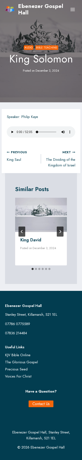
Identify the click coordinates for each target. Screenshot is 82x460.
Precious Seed (16, 369)
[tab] (33, 269)
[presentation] (41, 215)
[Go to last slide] (22, 232)
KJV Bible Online (17, 354)
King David (30, 240)
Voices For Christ (18, 376)
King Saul (17, 156)
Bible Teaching (46, 47)
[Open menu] (72, 9)
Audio (29, 47)
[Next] (60, 232)
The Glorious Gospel (21, 362)
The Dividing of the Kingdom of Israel (60, 159)
